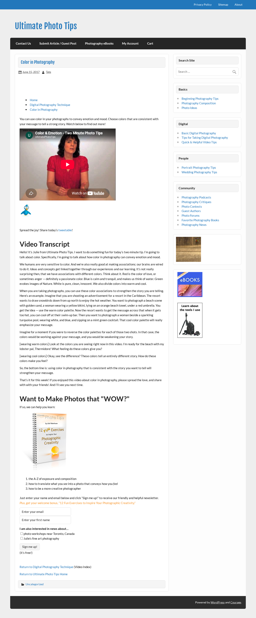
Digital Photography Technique (50, 105)
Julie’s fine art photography (41, 538)
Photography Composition (199, 103)
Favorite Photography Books (200, 220)
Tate (48, 72)
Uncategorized (35, 584)
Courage (235, 602)
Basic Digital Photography (199, 133)
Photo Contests (192, 206)
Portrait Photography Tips (199, 167)
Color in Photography (44, 109)
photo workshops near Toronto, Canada (49, 533)
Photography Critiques (196, 202)
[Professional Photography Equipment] (189, 336)
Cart (150, 43)
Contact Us (23, 43)
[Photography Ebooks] (189, 296)
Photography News (194, 224)
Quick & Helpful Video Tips (199, 142)
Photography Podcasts (196, 197)
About (238, 4)
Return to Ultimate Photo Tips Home (44, 574)
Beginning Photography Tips (200, 98)
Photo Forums (191, 215)
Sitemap (223, 4)
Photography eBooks (99, 43)
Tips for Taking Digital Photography (205, 137)
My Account (130, 43)
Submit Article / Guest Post (57, 43)
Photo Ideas (189, 108)
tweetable (65, 230)
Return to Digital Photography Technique (46, 567)
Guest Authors (191, 211)
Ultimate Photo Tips (46, 26)
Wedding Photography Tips (199, 172)
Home (34, 100)
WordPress (218, 602)
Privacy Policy (203, 4)
